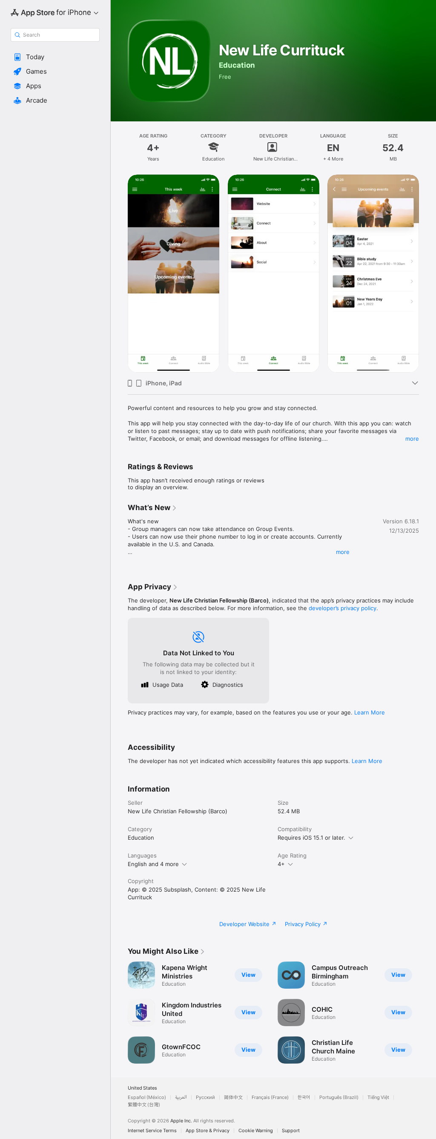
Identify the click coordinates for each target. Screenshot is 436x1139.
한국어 (304, 1097)
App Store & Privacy (207, 1130)
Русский (205, 1097)
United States (142, 1088)
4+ (281, 864)
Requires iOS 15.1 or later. (311, 837)
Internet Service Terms (152, 1130)
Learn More (369, 712)
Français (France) (270, 1097)
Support (291, 1130)
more (412, 438)
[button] (55, 57)
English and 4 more (153, 864)
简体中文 (233, 1097)
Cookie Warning (255, 1130)
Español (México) (147, 1097)
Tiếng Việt (378, 1097)
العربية (181, 1097)
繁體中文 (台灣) (144, 1104)
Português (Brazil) (339, 1097)
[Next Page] (427, 1012)
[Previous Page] (119, 1012)
